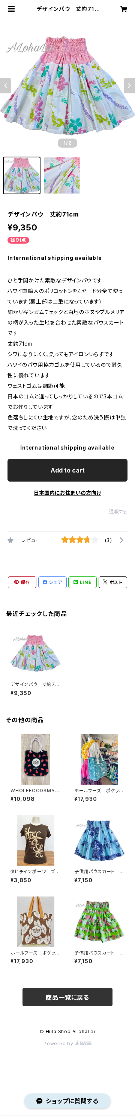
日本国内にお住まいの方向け (67, 492)
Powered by (59, 1043)
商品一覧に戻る (67, 997)
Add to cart (68, 470)
